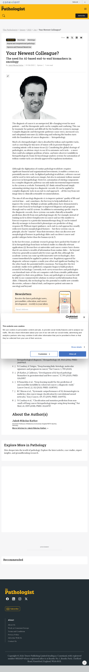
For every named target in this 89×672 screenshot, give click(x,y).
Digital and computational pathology (21, 43)
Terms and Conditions (16, 631)
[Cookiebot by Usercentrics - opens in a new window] (67, 317)
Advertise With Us (15, 638)
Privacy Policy (13, 635)
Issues (22, 30)
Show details (76, 347)
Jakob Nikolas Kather (16, 65)
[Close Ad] (84, 663)
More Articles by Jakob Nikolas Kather (29, 428)
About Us (11, 625)
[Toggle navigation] (85, 9)
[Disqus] (44, 499)
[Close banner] (84, 317)
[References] (8, 76)
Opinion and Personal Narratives (19, 47)
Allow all (72, 354)
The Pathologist (10, 30)
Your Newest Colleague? (50, 30)
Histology (31, 40)
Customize (42, 354)
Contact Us (12, 641)
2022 (29, 30)
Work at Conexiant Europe (18, 628)
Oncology (11, 40)
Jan (35, 30)
